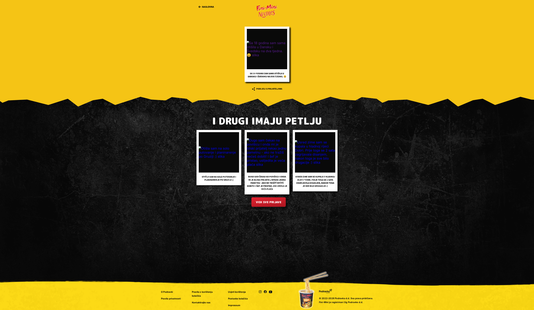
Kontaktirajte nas (201, 302)
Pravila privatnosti (171, 298)
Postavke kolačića (238, 298)
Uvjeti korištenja (237, 292)
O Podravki (167, 292)
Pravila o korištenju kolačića (202, 294)
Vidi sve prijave (268, 202)
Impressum (234, 305)
